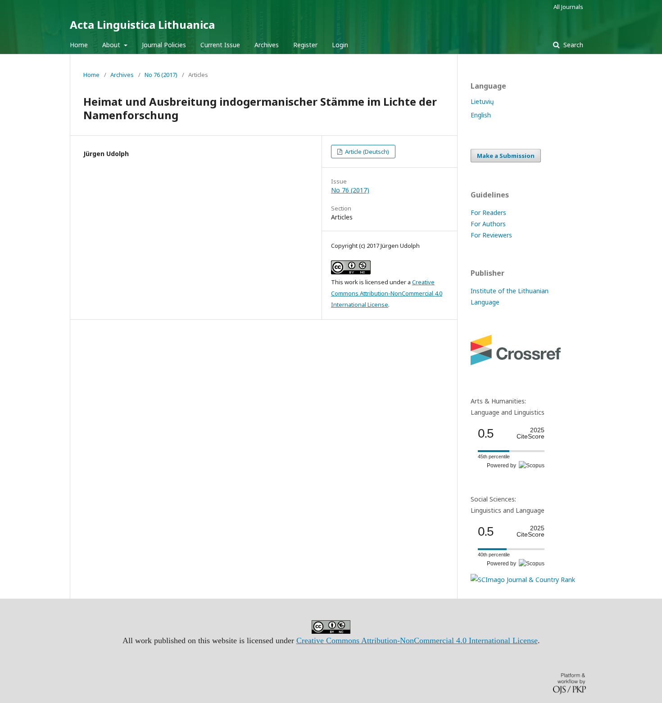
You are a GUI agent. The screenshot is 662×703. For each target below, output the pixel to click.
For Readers (488, 212)
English (481, 115)
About (112, 44)
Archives (266, 44)
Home (79, 44)
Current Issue (220, 44)
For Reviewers (491, 235)
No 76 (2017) (161, 75)
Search (572, 44)
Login (340, 44)
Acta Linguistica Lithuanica (142, 24)
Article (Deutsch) (366, 152)
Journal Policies (164, 44)
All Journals (568, 7)
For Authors (488, 223)
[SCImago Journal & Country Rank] (523, 579)
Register (305, 44)
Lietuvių (482, 101)
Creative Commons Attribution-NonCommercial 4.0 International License (386, 293)
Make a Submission (506, 156)
